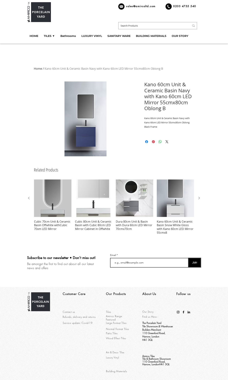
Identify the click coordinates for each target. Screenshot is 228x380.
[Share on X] (167, 142)
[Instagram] (178, 312)
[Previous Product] (29, 198)
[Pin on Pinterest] (153, 142)
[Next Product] (199, 198)
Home (38, 69)
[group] (114, 207)
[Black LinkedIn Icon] (189, 312)
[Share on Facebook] (146, 142)
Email (113, 255)
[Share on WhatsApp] (160, 142)
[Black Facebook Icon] (183, 312)
